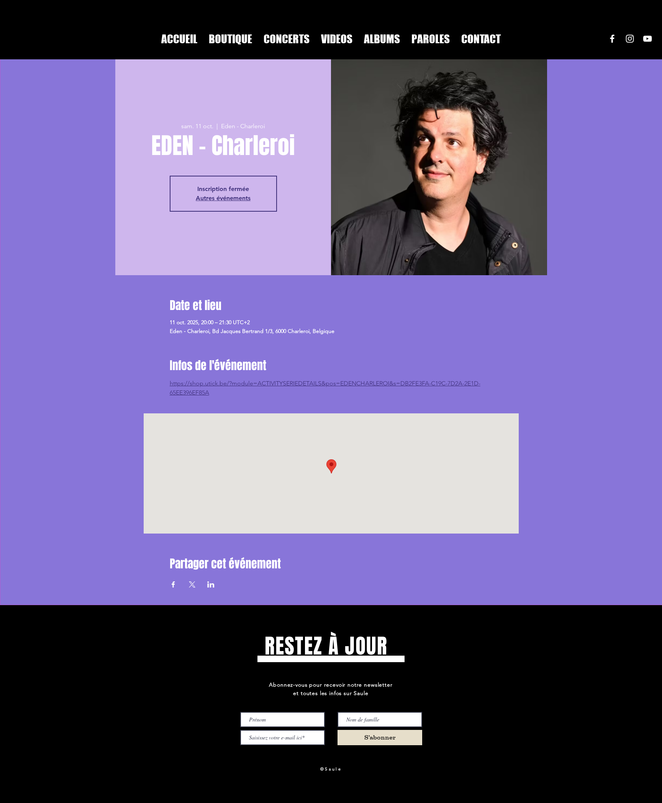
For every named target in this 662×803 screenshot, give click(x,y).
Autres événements (223, 198)
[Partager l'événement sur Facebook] (173, 584)
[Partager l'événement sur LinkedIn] (211, 584)
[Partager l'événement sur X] (192, 584)
